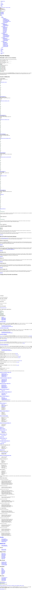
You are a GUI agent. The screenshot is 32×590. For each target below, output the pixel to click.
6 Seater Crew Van (5, 25)
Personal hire (3, 572)
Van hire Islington (4, 578)
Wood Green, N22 (4, 439)
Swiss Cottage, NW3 (4, 385)
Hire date (1, 60)
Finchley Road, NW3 (4, 387)
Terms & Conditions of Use (3, 585)
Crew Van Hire (5, 22)
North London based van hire (4, 238)
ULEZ (1, 53)
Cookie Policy (13, 585)
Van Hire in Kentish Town (4, 344)
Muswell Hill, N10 (4, 435)
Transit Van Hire (4, 555)
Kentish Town (3, 1)
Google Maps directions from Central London (7, 326)
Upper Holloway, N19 (4, 393)
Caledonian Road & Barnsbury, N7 (6, 399)
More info (4, 96)
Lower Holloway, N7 (4, 398)
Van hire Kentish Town (4, 577)
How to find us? (2, 315)
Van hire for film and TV (6, 36)
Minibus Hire (2, 543)
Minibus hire (4, 32)
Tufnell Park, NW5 (4, 376)
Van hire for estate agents (6, 35)
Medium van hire (5, 28)
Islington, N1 (3, 404)
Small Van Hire (3, 553)
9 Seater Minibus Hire (4, 545)
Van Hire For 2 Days (4, 562)
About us (2, 3)
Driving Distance (4, 319)
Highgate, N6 (3, 390)
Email (1, 15)
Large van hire (5, 29)
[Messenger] (0, 10)
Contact (2, 51)
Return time (1, 63)
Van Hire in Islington (3, 334)
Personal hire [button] (3, 37)
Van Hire (2, 537)
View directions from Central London (6, 325)
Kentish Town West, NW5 (5, 374)
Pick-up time (1, 61)
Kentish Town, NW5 (4, 373)
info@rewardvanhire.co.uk (3, 582)
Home (2, 568)
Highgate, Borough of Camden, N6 (4, 389)
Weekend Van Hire (4, 563)
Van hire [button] (3, 17)
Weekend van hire (5, 44)
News (1, 5)
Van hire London (4, 580)
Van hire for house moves (6, 39)
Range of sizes (3, 571)
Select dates (1, 96)
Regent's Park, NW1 (4, 380)
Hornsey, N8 (3, 431)
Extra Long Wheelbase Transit (7, 21)
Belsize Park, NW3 (4, 386)
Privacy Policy (9, 585)
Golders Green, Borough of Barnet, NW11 (5, 455)
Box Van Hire (3, 556)
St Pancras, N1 (3, 406)
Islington (6, 338)
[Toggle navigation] (2, 9)
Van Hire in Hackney (3, 340)
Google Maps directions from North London (7, 332)
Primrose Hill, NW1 (4, 381)
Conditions (2, 4)
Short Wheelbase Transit (5, 539)
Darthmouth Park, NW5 (4, 375)
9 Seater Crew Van (4, 541)
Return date (1, 62)
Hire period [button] (3, 41)
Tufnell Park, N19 (4, 394)
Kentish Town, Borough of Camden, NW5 (5, 372)
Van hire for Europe (5, 40)
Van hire (3, 569)
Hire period (3, 573)
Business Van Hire (4, 549)
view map (16, 353)
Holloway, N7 (3, 397)
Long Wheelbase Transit (6, 20)
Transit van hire (5, 30)
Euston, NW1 (3, 382)
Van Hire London (3, 321)
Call (1, 14)
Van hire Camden (4, 579)
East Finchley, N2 (4, 442)
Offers (2, 47)
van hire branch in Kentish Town (10, 249)
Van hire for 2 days (5, 43)
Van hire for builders (5, 34)
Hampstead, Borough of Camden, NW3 (5, 383)
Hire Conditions (17, 585)
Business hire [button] (3, 33)
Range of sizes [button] (3, 26)
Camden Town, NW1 (4, 379)
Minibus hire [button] (3, 23)
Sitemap (21, 585)
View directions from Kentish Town (6, 349)
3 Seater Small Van (5, 19)
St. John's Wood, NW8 (4, 452)
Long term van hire (5, 46)
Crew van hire (5, 31)
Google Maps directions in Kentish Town (7, 350)
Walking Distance (4, 318)
